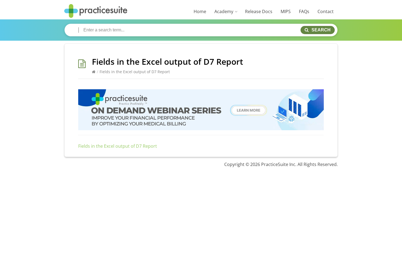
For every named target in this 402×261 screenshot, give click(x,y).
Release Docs (258, 11)
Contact (325, 11)
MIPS (286, 11)
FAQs (304, 11)
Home (200, 11)
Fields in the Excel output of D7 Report (117, 146)
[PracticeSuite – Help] (95, 11)
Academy (223, 11)
